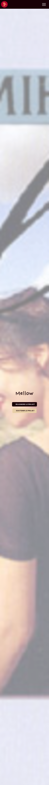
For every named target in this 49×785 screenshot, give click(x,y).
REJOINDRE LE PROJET (25, 404)
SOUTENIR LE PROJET (25, 411)
